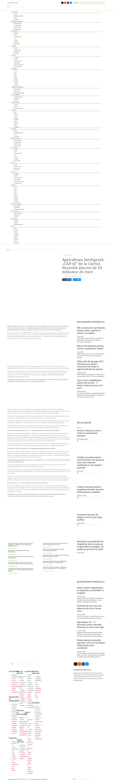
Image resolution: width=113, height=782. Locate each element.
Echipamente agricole (18, 108)
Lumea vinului (17, 63)
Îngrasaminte (16, 91)
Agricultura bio (17, 52)
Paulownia (16, 42)
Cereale (15, 48)
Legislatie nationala (18, 97)
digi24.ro (44, 375)
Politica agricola (16, 95)
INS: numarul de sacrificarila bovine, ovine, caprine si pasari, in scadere (91, 330)
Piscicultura (16, 85)
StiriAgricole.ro (23, 779)
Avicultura (16, 83)
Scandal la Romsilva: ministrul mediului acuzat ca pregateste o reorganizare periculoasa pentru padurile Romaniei (20, 545)
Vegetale (14, 46)
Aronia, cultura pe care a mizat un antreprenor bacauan (89, 433)
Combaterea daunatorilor (19, 93)
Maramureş (38, 714)
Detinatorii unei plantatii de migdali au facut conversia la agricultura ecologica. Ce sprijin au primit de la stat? (90, 545)
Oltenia (15, 125)
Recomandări (73, 276)
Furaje (14, 741)
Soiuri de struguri (17, 61)
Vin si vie (14, 55)
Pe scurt (67, 276)
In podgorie (16, 57)
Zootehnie (14, 68)
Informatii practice (18, 66)
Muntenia (16, 123)
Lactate (15, 70)
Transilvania (16, 127)
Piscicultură (31, 690)
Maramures (16, 119)
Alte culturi (16, 53)
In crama (15, 59)
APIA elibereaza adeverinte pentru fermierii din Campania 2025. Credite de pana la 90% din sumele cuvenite (21, 570)
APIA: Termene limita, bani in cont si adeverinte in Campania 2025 (21, 557)
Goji (15, 38)
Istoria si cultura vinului (18, 65)
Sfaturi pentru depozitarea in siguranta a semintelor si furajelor (90, 590)
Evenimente (16, 19)
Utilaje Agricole (15, 102)
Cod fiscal (16, 100)
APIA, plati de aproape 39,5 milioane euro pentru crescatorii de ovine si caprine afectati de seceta (20, 563)
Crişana (37, 710)
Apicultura (16, 33)
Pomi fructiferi (17, 44)
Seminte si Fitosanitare (17, 87)
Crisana (15, 116)
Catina (15, 35)
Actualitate (15, 12)
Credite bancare (17, 27)
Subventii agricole (18, 23)
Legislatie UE (16, 99)
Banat (15, 112)
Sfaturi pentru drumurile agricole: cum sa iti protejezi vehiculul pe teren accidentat (91, 644)
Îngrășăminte (23, 721)
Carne (15, 72)
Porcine (15, 78)
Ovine (15, 76)
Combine (16, 106)
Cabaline (16, 80)
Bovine (15, 74)
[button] (66, 279)
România (14, 675)
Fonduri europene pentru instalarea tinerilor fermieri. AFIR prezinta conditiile (90, 489)
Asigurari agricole (17, 29)
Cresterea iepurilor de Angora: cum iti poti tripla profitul (89, 517)
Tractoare (16, 104)
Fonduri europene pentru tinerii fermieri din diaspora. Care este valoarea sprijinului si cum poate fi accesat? (91, 462)
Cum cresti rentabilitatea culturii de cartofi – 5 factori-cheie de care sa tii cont (90, 384)
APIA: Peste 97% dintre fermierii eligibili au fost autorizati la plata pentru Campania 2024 (55, 561)
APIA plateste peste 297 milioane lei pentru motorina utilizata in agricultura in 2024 (56, 555)
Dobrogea (16, 117)
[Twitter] (71, 3)
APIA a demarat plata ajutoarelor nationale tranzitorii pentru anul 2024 (53, 549)
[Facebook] (68, 3)
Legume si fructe (17, 50)
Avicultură (30, 688)
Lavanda (15, 40)
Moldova (16, 121)
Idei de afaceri (15, 31)
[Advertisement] (38, 310)
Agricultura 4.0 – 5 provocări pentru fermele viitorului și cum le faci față (90, 625)
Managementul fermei (18, 16)
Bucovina (16, 114)
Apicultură (30, 686)
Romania (16, 14)
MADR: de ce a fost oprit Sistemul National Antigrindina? (18, 551)
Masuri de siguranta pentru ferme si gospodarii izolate (90, 347)
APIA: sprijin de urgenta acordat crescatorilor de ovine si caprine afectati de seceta (55, 544)
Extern (15, 18)
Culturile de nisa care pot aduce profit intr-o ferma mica (89, 608)
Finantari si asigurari (17, 21)
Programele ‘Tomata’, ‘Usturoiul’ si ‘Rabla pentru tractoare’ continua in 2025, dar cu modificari (55, 567)
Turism (13, 110)
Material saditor (17, 89)
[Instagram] (62, 3)
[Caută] (104, 2)
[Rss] (65, 3)
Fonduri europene (17, 25)
